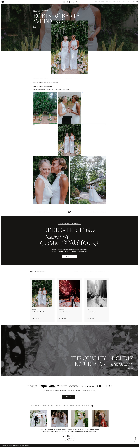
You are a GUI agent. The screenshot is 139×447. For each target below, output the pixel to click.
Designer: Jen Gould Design (53, 89)
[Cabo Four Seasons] (68, 318)
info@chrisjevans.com (19, 445)
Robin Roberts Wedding (38, 312)
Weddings (36, 11)
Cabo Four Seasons (64, 312)
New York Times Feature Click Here (42, 86)
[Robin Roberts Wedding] (41, 318)
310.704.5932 (27, 445)
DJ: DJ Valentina (66, 89)
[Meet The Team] (96, 318)
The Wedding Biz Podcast (97, 212)
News (88, 309)
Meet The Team (91, 312)
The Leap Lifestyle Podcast (42, 212)
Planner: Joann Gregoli (39, 89)
